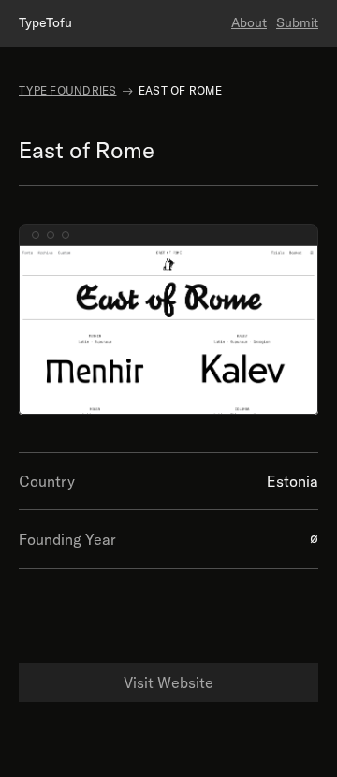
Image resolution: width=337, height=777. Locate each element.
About (249, 22)
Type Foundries (68, 90)
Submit (297, 22)
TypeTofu (45, 22)
